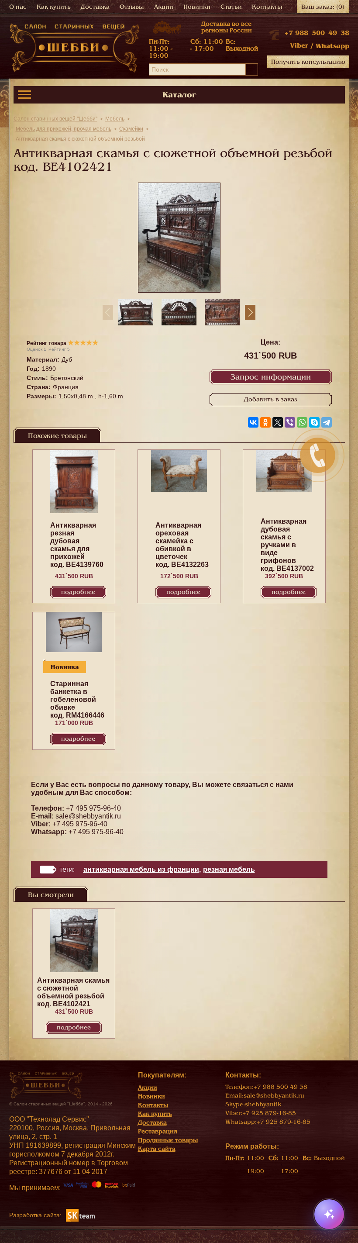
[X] (277, 422)
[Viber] (290, 422)
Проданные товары (168, 1140)
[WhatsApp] (302, 422)
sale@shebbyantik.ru (88, 816)
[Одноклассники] (265, 422)
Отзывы (132, 6)
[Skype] (314, 422)
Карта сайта (157, 1149)
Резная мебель (229, 869)
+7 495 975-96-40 (93, 808)
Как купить (54, 6)
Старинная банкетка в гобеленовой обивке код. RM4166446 (77, 699)
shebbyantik (263, 1104)
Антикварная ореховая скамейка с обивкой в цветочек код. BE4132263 (182, 544)
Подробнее (78, 592)
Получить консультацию (308, 62)
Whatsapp (332, 45)
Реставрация (157, 1131)
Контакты (267, 6)
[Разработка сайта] (80, 1214)
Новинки (196, 6)
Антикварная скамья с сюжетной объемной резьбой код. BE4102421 (73, 992)
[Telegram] (326, 422)
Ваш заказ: (322, 6)
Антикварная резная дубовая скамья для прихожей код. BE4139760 (76, 544)
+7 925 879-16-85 (269, 1113)
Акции (163, 6)
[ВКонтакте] (253, 422)
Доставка (95, 6)
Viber (299, 45)
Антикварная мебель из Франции (141, 869)
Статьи (231, 6)
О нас (18, 6)
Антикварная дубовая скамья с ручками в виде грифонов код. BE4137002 (287, 545)
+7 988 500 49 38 (317, 32)
